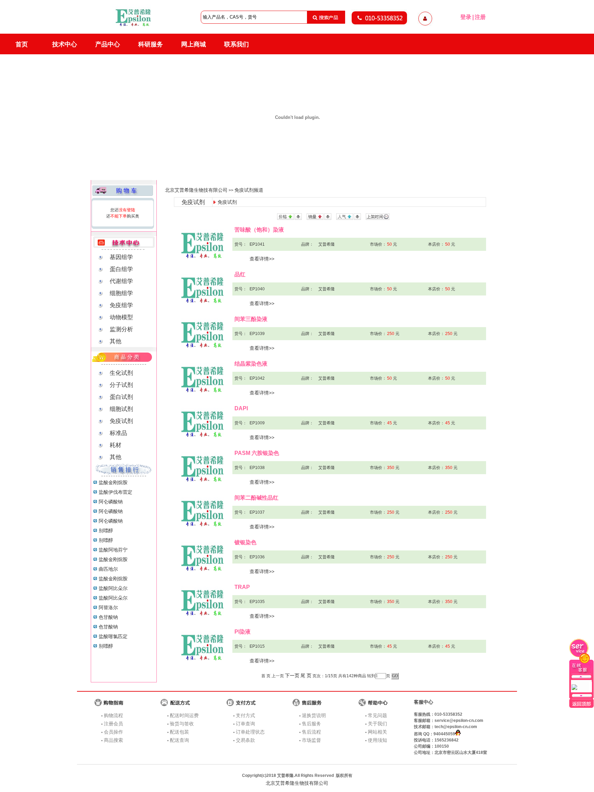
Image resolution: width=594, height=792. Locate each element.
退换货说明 (314, 715)
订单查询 (245, 723)
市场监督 (311, 740)
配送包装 (179, 732)
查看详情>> (262, 258)
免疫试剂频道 (248, 190)
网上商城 (193, 44)
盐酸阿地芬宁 (113, 550)
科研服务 (150, 44)
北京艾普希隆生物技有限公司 (196, 190)
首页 (21, 44)
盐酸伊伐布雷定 (115, 492)
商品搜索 (113, 740)
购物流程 (113, 715)
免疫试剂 (227, 202)
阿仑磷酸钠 (111, 501)
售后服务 (311, 723)
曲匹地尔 (108, 569)
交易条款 (245, 740)
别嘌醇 (106, 530)
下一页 (292, 675)
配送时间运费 (184, 715)
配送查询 (179, 740)
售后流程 (311, 732)
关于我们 (377, 723)
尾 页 (305, 675)
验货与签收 (182, 723)
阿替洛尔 (108, 607)
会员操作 (113, 732)
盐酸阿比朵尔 (113, 588)
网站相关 (377, 732)
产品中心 (107, 44)
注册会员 (113, 723)
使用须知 (377, 740)
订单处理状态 (250, 732)
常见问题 (377, 715)
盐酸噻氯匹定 (113, 636)
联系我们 (236, 44)
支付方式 (245, 715)
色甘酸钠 (108, 617)
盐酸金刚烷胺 (113, 482)
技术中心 (64, 44)
